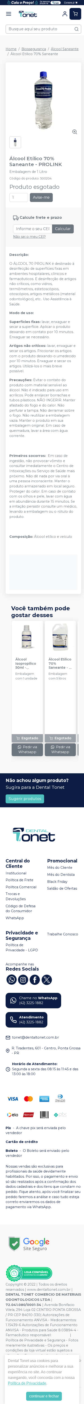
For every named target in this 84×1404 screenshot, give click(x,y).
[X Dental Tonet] (46, 979)
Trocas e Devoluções (16, 896)
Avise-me (41, 197)
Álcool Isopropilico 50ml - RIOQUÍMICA (26, 663)
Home (11, 49)
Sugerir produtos (25, 799)
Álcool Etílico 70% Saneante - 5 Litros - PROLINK (60, 663)
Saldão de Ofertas (62, 889)
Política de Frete (19, 880)
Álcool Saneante (65, 49)
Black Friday (57, 882)
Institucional (16, 873)
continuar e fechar (44, 1396)
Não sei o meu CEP (29, 237)
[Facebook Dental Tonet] (35, 979)
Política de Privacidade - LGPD (22, 947)
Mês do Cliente (59, 868)
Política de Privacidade (27, 1383)
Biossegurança (33, 49)
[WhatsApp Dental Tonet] (11, 979)
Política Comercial (21, 887)
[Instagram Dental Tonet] (23, 979)
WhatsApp (15, 918)
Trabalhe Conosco (62, 934)
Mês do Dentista (61, 875)
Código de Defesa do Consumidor (20, 908)
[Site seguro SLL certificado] (29, 1244)
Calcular (63, 229)
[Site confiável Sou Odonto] (29, 1273)
